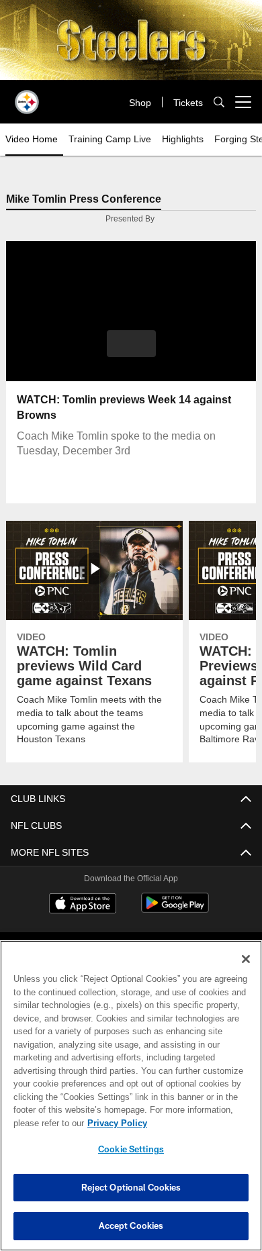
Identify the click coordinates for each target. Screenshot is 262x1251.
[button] (131, 344)
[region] (131, 1095)
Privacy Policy (114, 1122)
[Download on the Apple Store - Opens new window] (82, 905)
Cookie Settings (131, 1149)
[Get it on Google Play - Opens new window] (175, 910)
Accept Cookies (131, 1225)
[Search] (219, 102)
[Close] (246, 959)
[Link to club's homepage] (27, 96)
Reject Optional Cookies (131, 1187)
